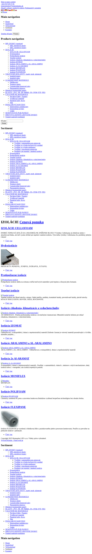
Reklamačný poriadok (33, 8)
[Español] (12, 10)
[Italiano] (8, 10)
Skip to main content (8, 2)
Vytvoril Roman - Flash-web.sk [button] (12, 440)
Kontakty (8, 30)
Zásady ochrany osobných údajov (13, 8)
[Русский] (10, 10)
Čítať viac (8, 241)
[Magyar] (14, 10)
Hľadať (3, 121)
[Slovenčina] (16, 10)
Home (7, 22)
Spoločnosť (9, 24)
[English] (2, 10)
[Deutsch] (6, 10)
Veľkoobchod (10, 26)
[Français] (4, 10)
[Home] (4, 12)
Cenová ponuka (32, 222)
